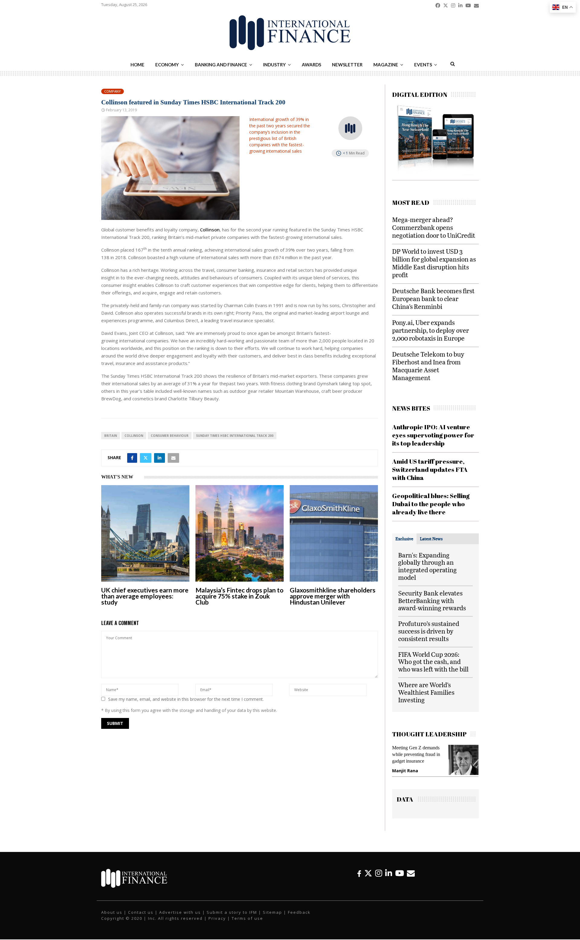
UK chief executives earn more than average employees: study (144, 596)
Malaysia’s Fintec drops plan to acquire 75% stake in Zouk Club (239, 596)
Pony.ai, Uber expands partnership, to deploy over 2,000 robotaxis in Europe (430, 330)
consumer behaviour (169, 435)
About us (111, 912)
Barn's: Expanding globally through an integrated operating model (427, 566)
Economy (167, 64)
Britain (110, 435)
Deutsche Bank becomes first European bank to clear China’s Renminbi (433, 298)
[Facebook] (359, 873)
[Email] (411, 873)
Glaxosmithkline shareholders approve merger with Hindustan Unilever (332, 596)
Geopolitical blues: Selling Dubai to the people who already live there (430, 503)
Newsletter (347, 64)
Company (112, 91)
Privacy (217, 918)
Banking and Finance (221, 64)
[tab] (404, 538)
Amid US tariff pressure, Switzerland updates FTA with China (430, 469)
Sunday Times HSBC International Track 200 (234, 435)
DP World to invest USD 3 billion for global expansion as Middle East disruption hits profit (434, 263)
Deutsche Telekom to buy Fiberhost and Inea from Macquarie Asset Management (428, 366)
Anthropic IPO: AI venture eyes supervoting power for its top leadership (433, 435)
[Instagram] (378, 873)
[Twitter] (368, 873)
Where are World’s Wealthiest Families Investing (426, 692)
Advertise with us (180, 912)
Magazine (385, 64)
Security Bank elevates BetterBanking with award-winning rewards (432, 600)
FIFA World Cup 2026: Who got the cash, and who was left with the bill (433, 662)
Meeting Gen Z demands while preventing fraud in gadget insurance (416, 754)
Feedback (299, 912)
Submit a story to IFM (232, 912)
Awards (311, 64)
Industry (274, 64)
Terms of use (247, 918)
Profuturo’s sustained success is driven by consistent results (428, 631)
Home (137, 64)
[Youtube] (399, 873)
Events (423, 64)
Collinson (210, 230)
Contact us (140, 912)
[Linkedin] (388, 873)
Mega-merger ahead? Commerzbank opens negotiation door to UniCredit (433, 227)
